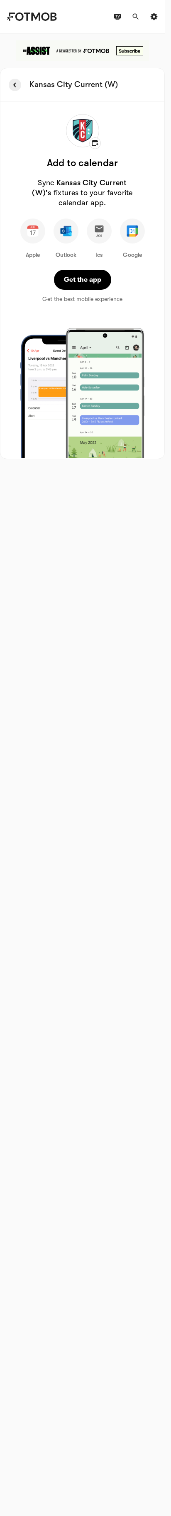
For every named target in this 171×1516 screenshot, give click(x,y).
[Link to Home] (32, 16)
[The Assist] (82, 50)
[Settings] (154, 16)
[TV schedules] (117, 16)
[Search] (136, 16)
